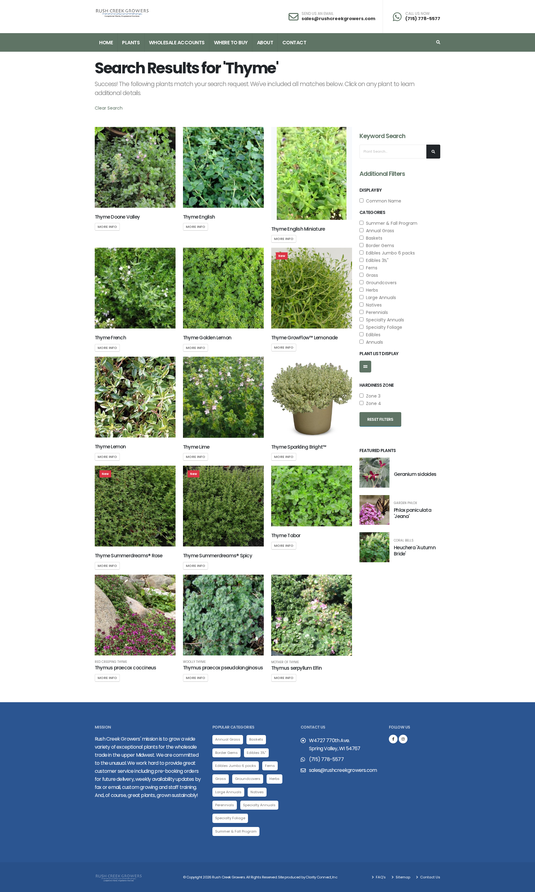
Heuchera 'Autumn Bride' (415, 550)
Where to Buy (231, 42)
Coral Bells (404, 540)
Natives (372, 305)
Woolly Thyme (194, 662)
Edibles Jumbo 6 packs (389, 253)
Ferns (370, 268)
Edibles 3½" (376, 260)
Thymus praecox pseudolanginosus (223, 667)
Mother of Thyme (285, 662)
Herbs (370, 290)
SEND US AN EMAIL (317, 13)
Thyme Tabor (286, 535)
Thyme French (110, 337)
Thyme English (199, 217)
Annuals (373, 342)
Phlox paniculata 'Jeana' (412, 513)
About (265, 42)
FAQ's (380, 877)
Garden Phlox (405, 503)
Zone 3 (372, 396)
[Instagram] (403, 739)
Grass (370, 275)
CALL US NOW (417, 13)
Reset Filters (380, 419)
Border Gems (378, 245)
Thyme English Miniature (298, 229)
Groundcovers (380, 283)
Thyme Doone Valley (117, 217)
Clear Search (109, 108)
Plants (131, 42)
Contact (294, 42)
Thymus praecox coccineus (125, 667)
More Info (107, 226)
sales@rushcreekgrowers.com (338, 18)
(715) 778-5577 (422, 18)
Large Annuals (379, 297)
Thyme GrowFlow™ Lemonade (304, 337)
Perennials (375, 312)
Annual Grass (378, 231)
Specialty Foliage (382, 327)
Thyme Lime (196, 447)
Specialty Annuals (383, 320)
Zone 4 (372, 403)
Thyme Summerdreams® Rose (129, 555)
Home (106, 42)
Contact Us (429, 877)
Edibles (372, 335)
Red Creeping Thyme (111, 662)
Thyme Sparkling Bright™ (298, 447)
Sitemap (402, 877)
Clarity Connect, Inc (321, 877)
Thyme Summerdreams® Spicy (217, 555)
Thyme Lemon (110, 446)
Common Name (382, 201)
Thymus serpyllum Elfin (296, 668)
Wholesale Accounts (177, 42)
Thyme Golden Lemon (207, 337)
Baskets (372, 238)
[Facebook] (393, 739)
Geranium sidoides (415, 474)
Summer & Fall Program (390, 223)
